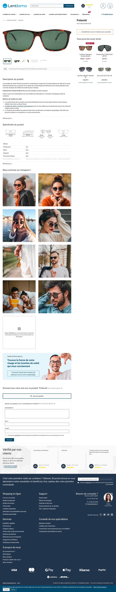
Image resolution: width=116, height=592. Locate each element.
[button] (7, 61)
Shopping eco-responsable (11, 542)
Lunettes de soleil (11, 20)
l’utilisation (88, 482)
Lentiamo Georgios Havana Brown (85, 55)
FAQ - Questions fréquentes (47, 509)
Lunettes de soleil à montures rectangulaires (19, 106)
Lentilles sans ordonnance (47, 526)
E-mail (7, 428)
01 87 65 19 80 (93, 502)
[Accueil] (3, 20)
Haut (18, 583)
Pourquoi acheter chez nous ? (12, 560)
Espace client (43, 498)
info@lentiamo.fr (93, 504)
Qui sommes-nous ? (9, 551)
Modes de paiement (9, 500)
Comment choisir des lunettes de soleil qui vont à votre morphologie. (23, 373)
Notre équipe (7, 554)
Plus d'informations (100, 587)
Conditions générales (9, 509)
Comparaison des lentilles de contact (50, 531)
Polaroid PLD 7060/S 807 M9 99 (104, 55)
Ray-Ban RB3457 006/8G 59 (86, 76)
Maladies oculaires (45, 523)
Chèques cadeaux (8, 529)
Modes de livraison (8, 503)
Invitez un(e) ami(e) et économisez (13, 531)
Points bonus (7, 526)
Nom (6, 421)
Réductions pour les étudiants (12, 537)
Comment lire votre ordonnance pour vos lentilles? (54, 529)
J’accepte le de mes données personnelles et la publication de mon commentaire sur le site (35, 435)
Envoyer (9, 440)
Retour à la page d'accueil (9, 583)
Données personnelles (9, 514)
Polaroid (20, 20)
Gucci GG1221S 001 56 (104, 76)
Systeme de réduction (9, 534)
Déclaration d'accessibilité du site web (14, 511)
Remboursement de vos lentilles (49, 506)
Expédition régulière (9, 523)
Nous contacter (7, 562)
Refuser (13, 589)
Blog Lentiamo (7, 557)
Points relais (6, 506)
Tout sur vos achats (9, 498)
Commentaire (9, 408)
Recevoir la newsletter (106, 479)
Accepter (6, 589)
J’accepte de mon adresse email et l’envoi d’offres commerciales (96, 483)
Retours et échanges (45, 500)
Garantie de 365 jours (45, 503)
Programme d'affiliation (10, 540)
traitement (17, 435)
